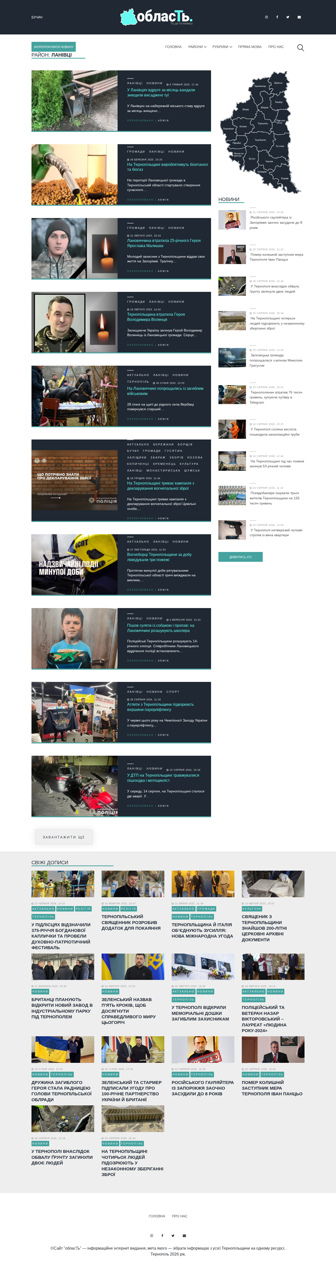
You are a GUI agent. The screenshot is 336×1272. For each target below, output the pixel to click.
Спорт (173, 691)
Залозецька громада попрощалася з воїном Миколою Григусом (276, 360)
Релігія (83, 908)
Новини (155, 83)
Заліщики (137, 457)
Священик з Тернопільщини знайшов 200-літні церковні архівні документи (264, 928)
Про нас (276, 47)
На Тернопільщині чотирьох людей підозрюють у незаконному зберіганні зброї (277, 323)
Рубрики (220, 47)
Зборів (176, 457)
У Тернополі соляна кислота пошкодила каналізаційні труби (275, 431)
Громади (136, 151)
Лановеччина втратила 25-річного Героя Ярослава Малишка (164, 243)
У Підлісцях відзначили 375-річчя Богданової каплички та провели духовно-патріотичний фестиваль (61, 936)
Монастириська (164, 470)
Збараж (158, 457)
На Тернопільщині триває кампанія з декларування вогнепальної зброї (160, 485)
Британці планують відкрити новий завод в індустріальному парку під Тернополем (62, 1008)
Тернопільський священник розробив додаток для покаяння (131, 922)
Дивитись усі (240, 557)
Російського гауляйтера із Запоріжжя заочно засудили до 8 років (276, 222)
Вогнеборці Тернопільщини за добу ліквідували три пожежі (159, 557)
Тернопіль (138, 381)
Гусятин (39, 17)
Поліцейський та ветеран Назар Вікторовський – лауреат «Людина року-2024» (264, 1019)
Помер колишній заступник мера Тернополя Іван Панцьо (276, 257)
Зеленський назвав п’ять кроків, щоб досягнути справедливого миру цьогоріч (129, 1011)
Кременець (164, 463)
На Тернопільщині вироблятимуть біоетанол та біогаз (167, 167)
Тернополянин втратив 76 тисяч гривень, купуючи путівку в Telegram (276, 397)
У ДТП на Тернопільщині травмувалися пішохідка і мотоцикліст (163, 778)
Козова (195, 457)
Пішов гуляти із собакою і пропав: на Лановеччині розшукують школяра (160, 628)
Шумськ (192, 470)
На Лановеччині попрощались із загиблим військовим (165, 391)
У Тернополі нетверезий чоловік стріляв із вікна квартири (276, 532)
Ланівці (135, 83)
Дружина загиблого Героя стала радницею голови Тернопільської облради (61, 1091)
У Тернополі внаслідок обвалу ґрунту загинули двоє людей (274, 288)
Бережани (163, 444)
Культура (189, 463)
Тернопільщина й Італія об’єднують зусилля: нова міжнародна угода (202, 930)
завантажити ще (64, 837)
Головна (173, 47)
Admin (163, 120)
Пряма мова (249, 47)
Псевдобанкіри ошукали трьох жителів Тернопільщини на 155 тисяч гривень (275, 498)
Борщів (185, 444)
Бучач (133, 450)
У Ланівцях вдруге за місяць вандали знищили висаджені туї (161, 92)
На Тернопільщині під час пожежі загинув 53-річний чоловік (277, 463)
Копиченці (138, 463)
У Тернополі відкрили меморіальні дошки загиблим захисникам (200, 1013)
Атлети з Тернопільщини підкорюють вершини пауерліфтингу (160, 707)
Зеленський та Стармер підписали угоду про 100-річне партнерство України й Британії (132, 1091)
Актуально (138, 375)
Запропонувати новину (54, 47)
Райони (195, 47)
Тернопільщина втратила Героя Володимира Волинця (156, 317)
